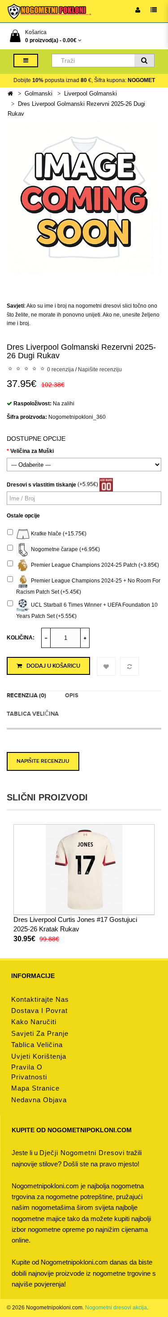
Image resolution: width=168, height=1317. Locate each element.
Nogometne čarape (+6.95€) (65, 549)
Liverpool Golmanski (90, 93)
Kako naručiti (33, 1022)
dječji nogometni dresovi (82, 1152)
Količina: (20, 638)
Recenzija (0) (26, 695)
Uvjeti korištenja (38, 1056)
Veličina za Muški (32, 451)
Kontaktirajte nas (40, 999)
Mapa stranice (35, 1088)
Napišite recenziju (100, 369)
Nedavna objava (39, 1100)
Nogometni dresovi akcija (116, 1307)
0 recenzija (60, 369)
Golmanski (38, 93)
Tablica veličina (33, 713)
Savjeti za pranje (40, 1033)
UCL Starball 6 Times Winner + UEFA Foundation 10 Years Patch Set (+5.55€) (87, 611)
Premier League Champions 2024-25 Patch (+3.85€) (94, 565)
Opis (71, 695)
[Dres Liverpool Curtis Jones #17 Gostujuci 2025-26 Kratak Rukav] (84, 869)
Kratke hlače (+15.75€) (58, 533)
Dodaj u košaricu (53, 665)
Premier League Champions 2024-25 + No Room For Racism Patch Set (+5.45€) (88, 586)
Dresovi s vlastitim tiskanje (41, 485)
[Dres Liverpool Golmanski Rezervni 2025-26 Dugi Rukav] (84, 197)
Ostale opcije (23, 516)
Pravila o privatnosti (29, 1072)
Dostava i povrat (39, 1010)
